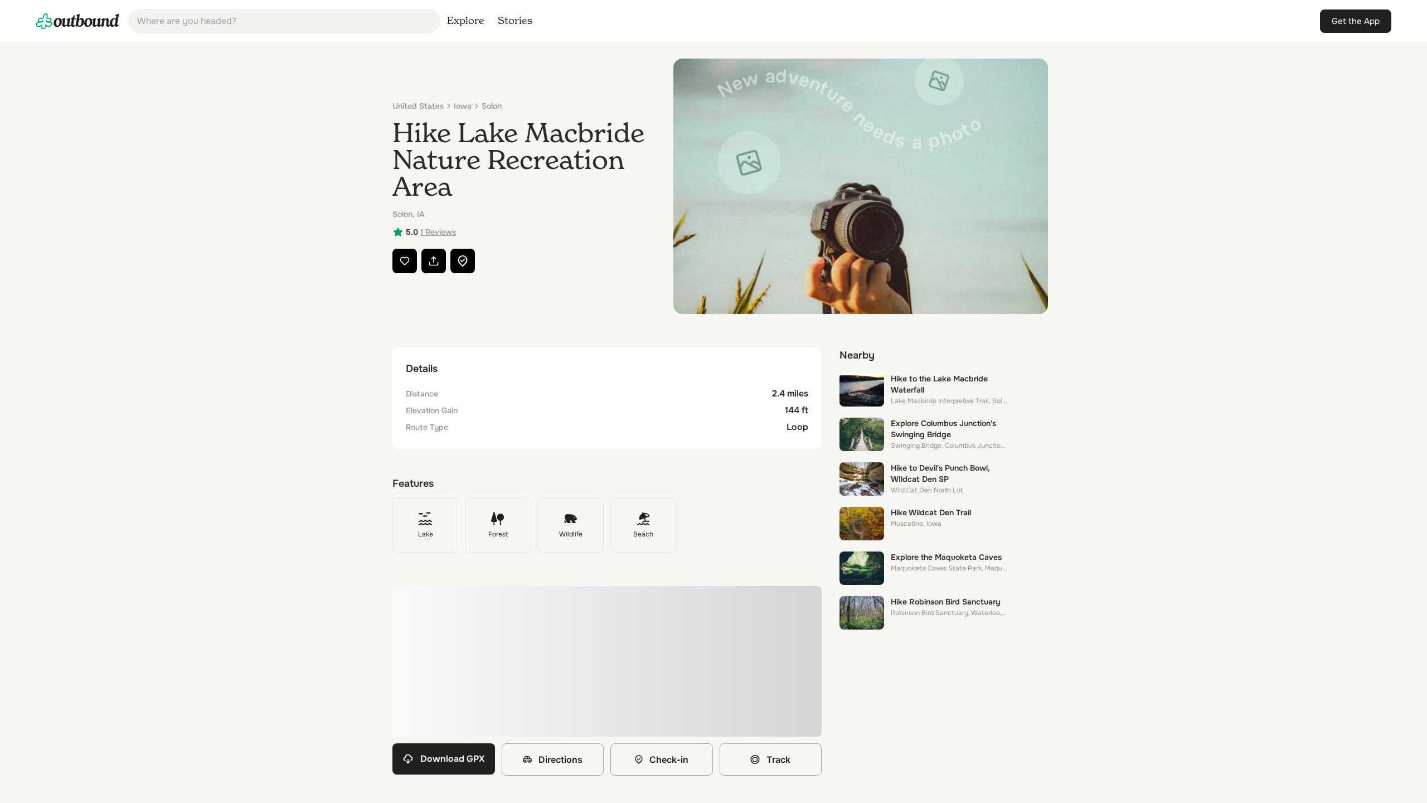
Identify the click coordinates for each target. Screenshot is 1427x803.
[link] (77, 21)
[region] (607, 661)
